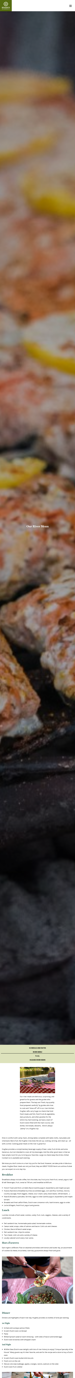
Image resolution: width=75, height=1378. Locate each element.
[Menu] (70, 5)
